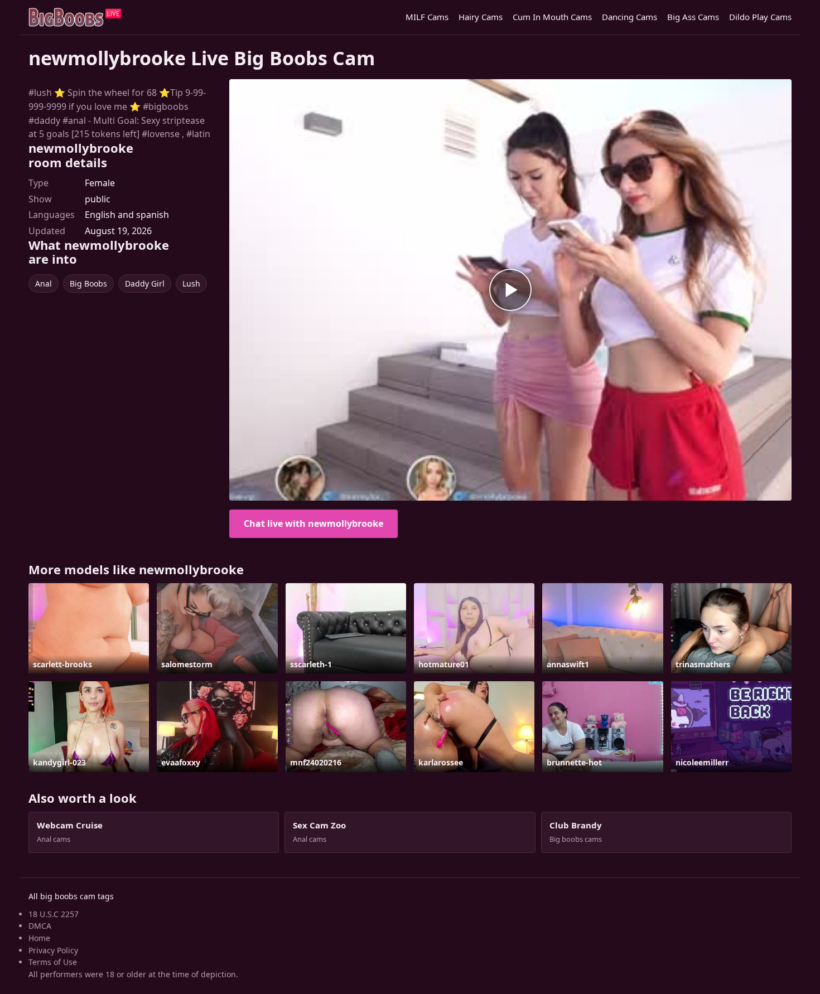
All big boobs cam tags (71, 896)
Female (100, 183)
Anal (43, 283)
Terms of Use (52, 962)
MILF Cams (427, 16)
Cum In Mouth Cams (552, 16)
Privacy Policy (53, 950)
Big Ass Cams (693, 16)
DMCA (39, 925)
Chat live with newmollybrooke (313, 523)
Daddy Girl (145, 283)
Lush (191, 283)
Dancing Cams (629, 16)
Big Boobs (88, 283)
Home (39, 938)
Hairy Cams (481, 16)
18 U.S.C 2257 (53, 914)
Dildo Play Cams (760, 16)
